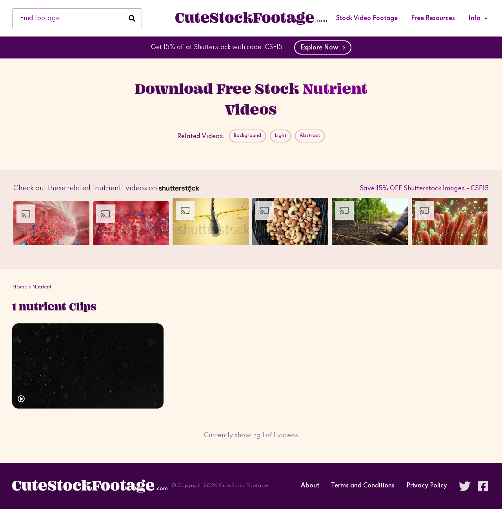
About (310, 486)
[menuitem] (367, 18)
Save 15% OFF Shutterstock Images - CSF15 (424, 189)
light (280, 135)
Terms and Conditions (363, 486)
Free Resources (433, 18)
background (247, 135)
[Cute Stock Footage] (251, 18)
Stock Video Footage (367, 18)
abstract (310, 135)
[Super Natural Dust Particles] (88, 366)
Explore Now (321, 48)
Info (474, 18)
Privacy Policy (426, 486)
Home (19, 287)
